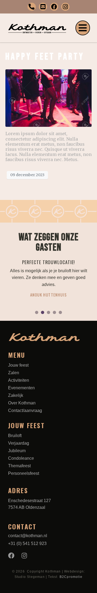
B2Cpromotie (71, 577)
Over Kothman (22, 403)
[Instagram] (65, 7)
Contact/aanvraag (25, 410)
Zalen (13, 372)
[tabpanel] (48, 281)
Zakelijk (15, 395)
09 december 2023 (27, 174)
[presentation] (37, 312)
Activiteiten (18, 380)
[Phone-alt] (31, 7)
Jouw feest (18, 365)
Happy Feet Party (44, 57)
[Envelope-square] (43, 7)
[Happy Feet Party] (48, 97)
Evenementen (21, 388)
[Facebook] (54, 7)
